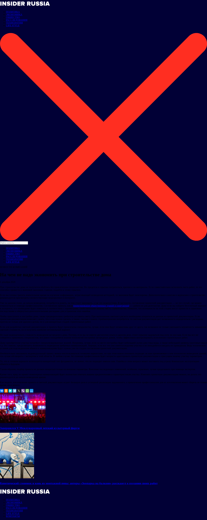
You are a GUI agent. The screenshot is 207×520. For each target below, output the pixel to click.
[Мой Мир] (31, 391)
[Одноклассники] (6, 391)
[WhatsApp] (27, 391)
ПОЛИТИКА (13, 11)
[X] (19, 391)
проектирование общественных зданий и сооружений (101, 305)
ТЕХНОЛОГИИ (14, 22)
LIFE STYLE (13, 25)
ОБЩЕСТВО (13, 17)
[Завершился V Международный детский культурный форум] (22, 422)
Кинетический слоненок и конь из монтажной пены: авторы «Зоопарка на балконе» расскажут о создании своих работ (79, 483)
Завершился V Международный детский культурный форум (40, 428)
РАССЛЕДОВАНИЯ (16, 20)
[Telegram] (14, 391)
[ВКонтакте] (2, 391)
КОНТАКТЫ (13, 516)
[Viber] (23, 391)
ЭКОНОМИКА (14, 14)
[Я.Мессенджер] (10, 391)
